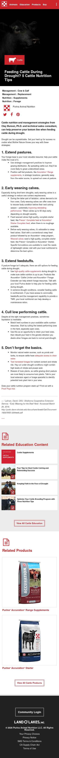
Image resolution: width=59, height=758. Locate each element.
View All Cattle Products (29, 682)
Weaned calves (17, 238)
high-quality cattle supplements (28, 271)
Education (25, 4)
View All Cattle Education (29, 523)
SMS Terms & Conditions (29, 741)
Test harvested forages (20, 361)
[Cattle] (12, 59)
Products (36, 4)
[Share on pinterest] (19, 115)
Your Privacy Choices (29, 734)
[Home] (4, 5)
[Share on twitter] (6, 115)
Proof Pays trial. (8, 388)
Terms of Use (29, 748)
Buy (45, 4)
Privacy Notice (29, 737)
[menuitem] (4, 4)
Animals (13, 4)
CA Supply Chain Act (29, 745)
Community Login (29, 712)
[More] (56, 4)
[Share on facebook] (13, 115)
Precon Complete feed (29, 220)
